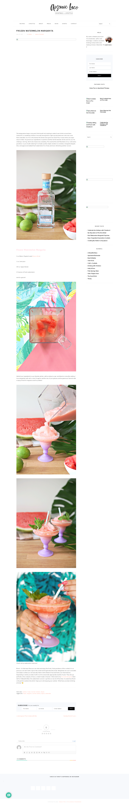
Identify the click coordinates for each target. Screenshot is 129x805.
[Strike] (32, 752)
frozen (24, 693)
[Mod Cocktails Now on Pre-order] (91, 101)
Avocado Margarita (66, 676)
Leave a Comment (39, 34)
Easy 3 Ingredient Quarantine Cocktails (99, 238)
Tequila (42, 691)
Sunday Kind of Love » (70, 716)
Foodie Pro (62, 801)
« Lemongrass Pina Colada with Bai (26, 716)
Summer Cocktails (35, 691)
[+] (49, 752)
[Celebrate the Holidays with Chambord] (91, 125)
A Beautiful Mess (92, 253)
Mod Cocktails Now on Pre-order (105, 99)
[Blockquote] (39, 752)
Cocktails (24, 691)
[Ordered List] (34, 752)
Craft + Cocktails (92, 263)
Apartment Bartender (94, 255)
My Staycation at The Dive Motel (97, 232)
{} (46, 752)
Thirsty (90, 278)
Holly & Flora (91, 268)
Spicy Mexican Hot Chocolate (105, 111)
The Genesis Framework (74, 801)
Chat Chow (91, 260)
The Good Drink (92, 276)
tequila (43, 693)
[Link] (44, 752)
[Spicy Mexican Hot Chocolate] (91, 112)
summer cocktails (36, 693)
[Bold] (24, 752)
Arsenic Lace (64, 10)
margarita (29, 693)
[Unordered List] (37, 752)
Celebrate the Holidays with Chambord (104, 124)
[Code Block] (41, 752)
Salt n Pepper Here (93, 273)
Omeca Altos (36, 256)
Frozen (29, 691)
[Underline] (29, 752)
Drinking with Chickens (94, 265)
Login (74, 741)
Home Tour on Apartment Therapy (99, 88)
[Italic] (27, 752)
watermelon (48, 693)
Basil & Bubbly (92, 258)
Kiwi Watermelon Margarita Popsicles (98, 235)
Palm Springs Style (93, 271)
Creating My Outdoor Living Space (97, 240)
